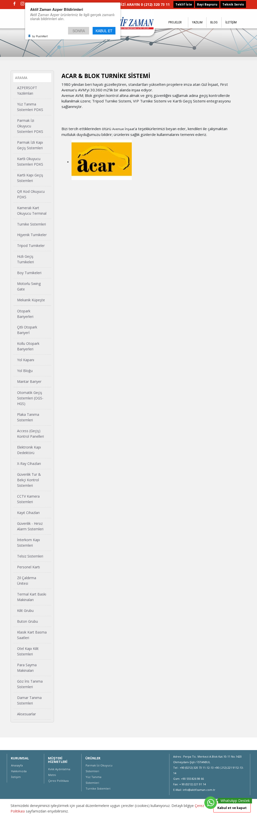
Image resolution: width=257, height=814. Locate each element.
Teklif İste (183, 4)
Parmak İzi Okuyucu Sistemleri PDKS (30, 126)
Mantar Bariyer (29, 381)
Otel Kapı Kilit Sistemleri (28, 651)
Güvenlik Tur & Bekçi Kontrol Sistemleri (29, 480)
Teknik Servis (233, 4)
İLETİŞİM (231, 22)
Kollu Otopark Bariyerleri (28, 346)
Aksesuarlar (26, 714)
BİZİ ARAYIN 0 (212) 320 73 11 (144, 4)
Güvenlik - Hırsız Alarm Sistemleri (30, 526)
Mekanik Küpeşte (31, 300)
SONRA (79, 30)
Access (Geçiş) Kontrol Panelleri (30, 433)
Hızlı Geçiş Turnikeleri (25, 259)
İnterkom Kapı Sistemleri (28, 542)
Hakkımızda (19, 771)
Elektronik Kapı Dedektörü (29, 450)
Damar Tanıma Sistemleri (29, 700)
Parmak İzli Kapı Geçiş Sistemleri (30, 145)
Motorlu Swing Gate (29, 286)
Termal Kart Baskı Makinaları (31, 597)
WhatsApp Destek (235, 800)
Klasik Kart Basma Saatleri (32, 635)
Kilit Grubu (25, 610)
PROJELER (175, 22)
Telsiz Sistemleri (30, 556)
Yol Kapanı (25, 359)
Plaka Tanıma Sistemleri (28, 417)
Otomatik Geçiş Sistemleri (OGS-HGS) (30, 398)
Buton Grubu (27, 621)
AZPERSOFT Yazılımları (27, 90)
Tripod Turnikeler (31, 245)
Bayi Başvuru (207, 4)
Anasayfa (17, 765)
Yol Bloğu (25, 370)
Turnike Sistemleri (31, 224)
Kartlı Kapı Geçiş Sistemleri (30, 178)
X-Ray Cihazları (29, 463)
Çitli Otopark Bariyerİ (27, 330)
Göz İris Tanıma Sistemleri (30, 684)
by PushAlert (40, 36)
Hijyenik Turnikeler (32, 234)
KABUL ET (104, 30)
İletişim (16, 777)
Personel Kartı (28, 567)
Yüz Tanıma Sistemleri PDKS (30, 107)
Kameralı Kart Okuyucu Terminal (31, 210)
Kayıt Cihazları (28, 512)
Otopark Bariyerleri (25, 314)
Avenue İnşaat (123, 129)
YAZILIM (197, 22)
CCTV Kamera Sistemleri (28, 499)
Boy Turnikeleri (29, 272)
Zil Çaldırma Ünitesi (26, 580)
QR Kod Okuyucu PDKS (31, 194)
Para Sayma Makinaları (27, 667)
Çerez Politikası (58, 781)
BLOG (214, 22)
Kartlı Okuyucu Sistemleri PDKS (30, 161)
